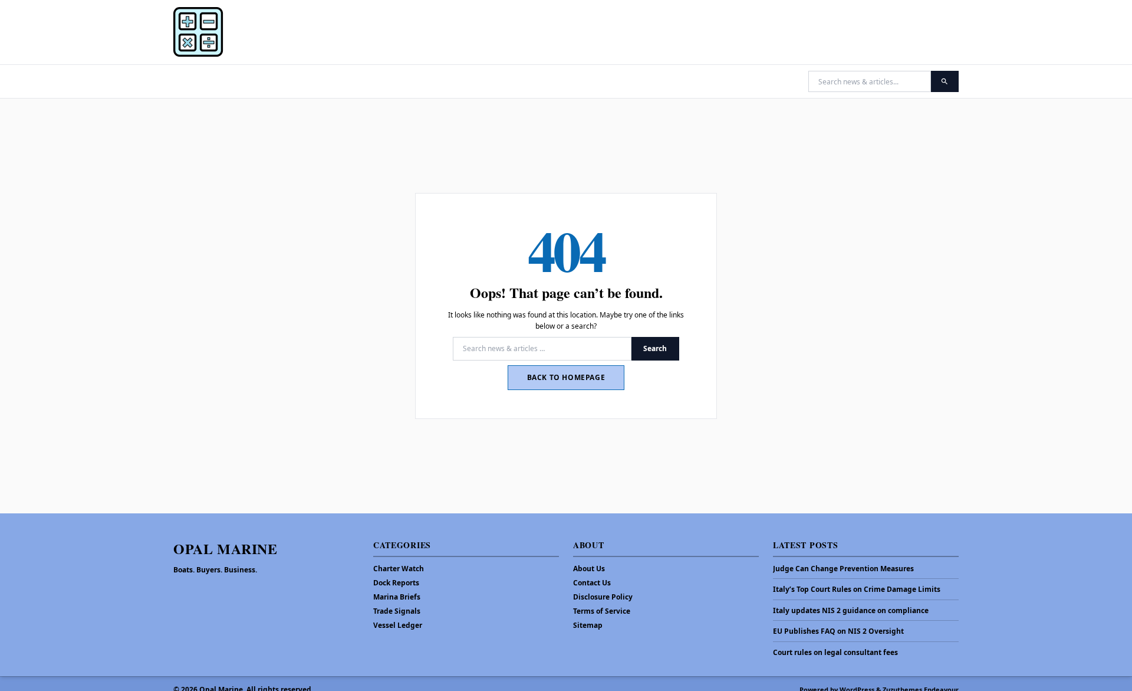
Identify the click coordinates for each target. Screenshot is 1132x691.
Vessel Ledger (397, 625)
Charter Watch (398, 569)
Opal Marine (225, 548)
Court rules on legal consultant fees (835, 652)
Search (655, 348)
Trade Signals (396, 611)
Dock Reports (396, 583)
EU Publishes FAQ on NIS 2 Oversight (838, 631)
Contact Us (592, 583)
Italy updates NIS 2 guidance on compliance (851, 610)
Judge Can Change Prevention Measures (843, 569)
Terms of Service (601, 611)
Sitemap (588, 625)
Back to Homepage (566, 377)
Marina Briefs (396, 597)
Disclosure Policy (603, 597)
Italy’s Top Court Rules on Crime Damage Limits (856, 589)
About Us (589, 569)
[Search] (945, 81)
